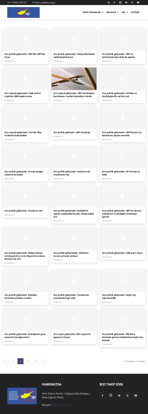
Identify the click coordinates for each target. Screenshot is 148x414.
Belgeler (111, 12)
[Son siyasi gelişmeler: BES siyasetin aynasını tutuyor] (74, 319)
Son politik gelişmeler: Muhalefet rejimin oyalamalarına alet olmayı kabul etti (73, 214)
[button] (109, 2)
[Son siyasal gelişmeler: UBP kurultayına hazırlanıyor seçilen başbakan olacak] (74, 78)
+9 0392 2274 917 (19, 2)
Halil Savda (17, 23)
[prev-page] (6, 361)
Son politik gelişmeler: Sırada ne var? (23, 211)
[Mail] (126, 2)
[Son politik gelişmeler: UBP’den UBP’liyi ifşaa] (25, 39)
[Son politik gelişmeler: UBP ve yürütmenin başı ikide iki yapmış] (122, 39)
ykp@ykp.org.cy (48, 2)
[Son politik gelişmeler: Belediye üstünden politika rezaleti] (25, 280)
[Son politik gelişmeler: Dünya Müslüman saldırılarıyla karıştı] (74, 39)
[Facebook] (114, 2)
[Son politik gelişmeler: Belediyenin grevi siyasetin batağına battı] (25, 319)
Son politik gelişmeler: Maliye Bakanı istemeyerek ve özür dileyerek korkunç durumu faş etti (24, 256)
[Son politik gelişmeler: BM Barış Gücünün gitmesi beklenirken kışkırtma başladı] (122, 319)
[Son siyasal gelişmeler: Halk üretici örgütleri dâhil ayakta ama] (25, 78)
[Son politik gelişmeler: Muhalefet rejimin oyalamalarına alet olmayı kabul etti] (74, 196)
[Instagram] (120, 2)
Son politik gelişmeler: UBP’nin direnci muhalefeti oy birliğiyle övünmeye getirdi (121, 214)
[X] (132, 2)
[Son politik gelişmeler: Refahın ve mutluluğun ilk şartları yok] (122, 78)
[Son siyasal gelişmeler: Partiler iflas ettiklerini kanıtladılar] (25, 118)
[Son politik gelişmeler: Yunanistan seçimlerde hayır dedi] (74, 280)
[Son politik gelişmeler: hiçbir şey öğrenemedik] (122, 280)
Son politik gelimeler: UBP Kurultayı (71, 132)
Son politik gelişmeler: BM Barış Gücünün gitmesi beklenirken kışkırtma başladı (122, 337)
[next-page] (43, 361)
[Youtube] (138, 2)
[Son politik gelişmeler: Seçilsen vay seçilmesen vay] (74, 157)
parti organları (92, 12)
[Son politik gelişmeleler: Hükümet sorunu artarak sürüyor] (74, 238)
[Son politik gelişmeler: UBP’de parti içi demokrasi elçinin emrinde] (122, 118)
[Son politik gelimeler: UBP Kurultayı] (74, 118)
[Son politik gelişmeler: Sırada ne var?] (25, 196)
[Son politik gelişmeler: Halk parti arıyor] (122, 238)
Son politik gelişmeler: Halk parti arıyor (122, 253)
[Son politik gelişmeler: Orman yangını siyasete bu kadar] (25, 157)
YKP (123, 12)
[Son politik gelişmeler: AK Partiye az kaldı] (122, 157)
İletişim (135, 12)
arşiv (6, 23)
